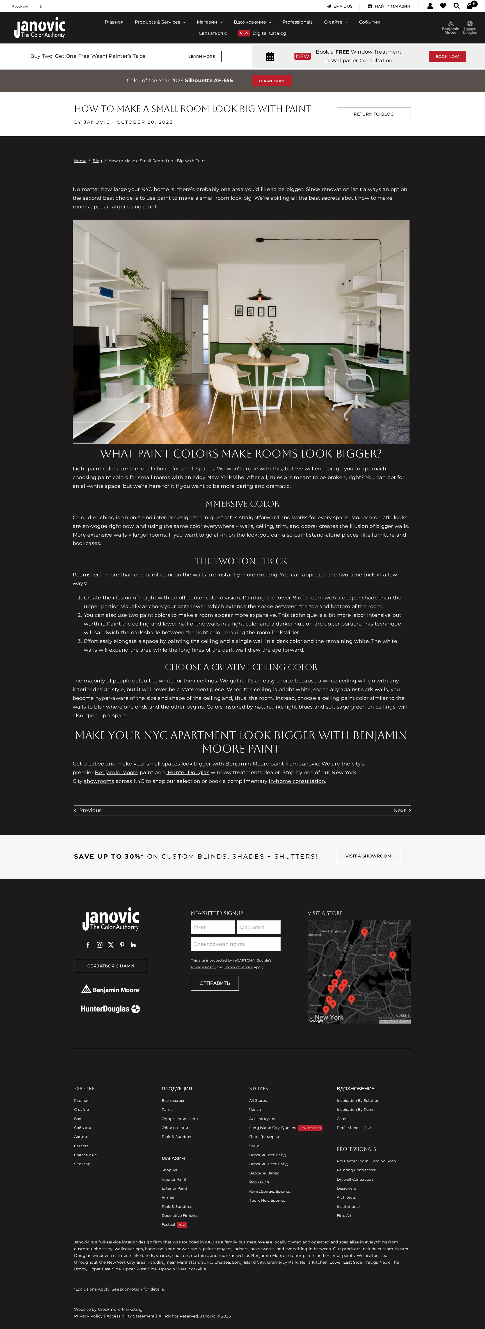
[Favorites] (443, 6)
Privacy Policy (203, 967)
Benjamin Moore (116, 772)
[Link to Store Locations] (359, 972)
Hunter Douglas (187, 772)
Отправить (215, 983)
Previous (90, 810)
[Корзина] (469, 6)
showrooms (99, 781)
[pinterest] (122, 945)
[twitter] (111, 945)
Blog (97, 160)
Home (80, 160)
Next (400, 810)
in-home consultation (297, 781)
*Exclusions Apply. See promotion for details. (119, 1289)
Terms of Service (238, 967)
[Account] (430, 6)
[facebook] (88, 945)
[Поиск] (456, 6)
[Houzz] (133, 945)
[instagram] (99, 945)
